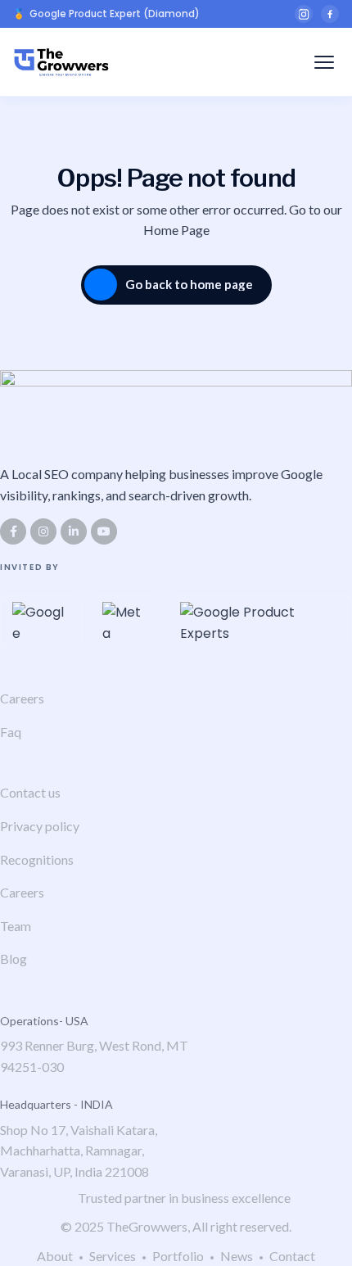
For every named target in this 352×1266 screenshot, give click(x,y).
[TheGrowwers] (61, 62)
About (55, 1256)
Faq (10, 731)
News (236, 1256)
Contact (292, 1256)
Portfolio (178, 1256)
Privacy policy (39, 826)
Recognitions (37, 859)
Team (15, 926)
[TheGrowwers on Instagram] (304, 14)
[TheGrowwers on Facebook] (330, 14)
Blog (13, 958)
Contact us (30, 792)
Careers (22, 698)
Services (112, 1256)
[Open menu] (324, 62)
